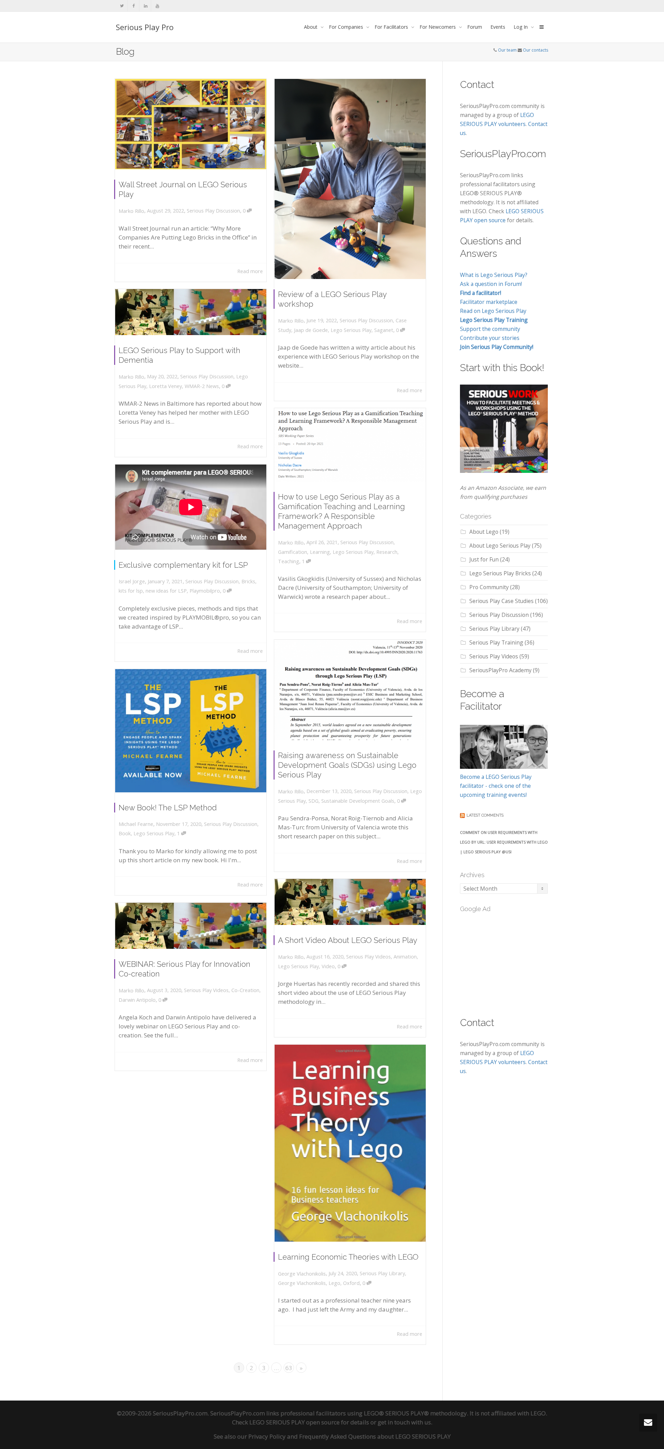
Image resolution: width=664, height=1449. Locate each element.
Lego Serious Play (351, 330)
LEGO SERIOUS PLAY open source (294, 1422)
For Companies (347, 27)
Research (386, 552)
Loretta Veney (165, 386)
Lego (334, 1283)
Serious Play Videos (368, 956)
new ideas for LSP (166, 590)
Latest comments (485, 815)
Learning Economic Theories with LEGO (348, 1256)
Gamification (292, 552)
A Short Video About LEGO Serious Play (347, 940)
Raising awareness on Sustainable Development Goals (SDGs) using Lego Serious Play (347, 765)
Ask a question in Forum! (491, 284)
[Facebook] (133, 5)
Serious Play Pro (145, 27)
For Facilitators (392, 27)
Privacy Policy (267, 1436)
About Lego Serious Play (500, 545)
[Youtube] (157, 5)
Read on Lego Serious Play (493, 311)
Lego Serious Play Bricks (500, 573)
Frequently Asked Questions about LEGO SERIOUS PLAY (375, 1436)
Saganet (383, 330)
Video (328, 966)
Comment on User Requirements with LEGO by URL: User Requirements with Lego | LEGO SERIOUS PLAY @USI (504, 842)
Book (125, 833)
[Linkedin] (145, 5)
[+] (190, 124)
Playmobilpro (205, 590)
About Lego (483, 532)
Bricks (248, 581)
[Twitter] (122, 5)
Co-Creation (245, 990)
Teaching (288, 561)
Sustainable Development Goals (357, 801)
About (311, 27)
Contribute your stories (489, 338)
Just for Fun (484, 559)
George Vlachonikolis (302, 1283)
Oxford (351, 1283)
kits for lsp (131, 590)
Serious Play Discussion (213, 210)
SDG (313, 801)
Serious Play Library (382, 1273)
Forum (474, 27)
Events (497, 27)
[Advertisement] (512, 960)
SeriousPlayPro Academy (500, 670)
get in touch (394, 1422)
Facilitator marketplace (488, 302)
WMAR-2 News (202, 386)
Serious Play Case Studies (501, 601)
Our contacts (535, 50)
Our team (507, 50)
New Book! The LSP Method (168, 807)
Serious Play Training (496, 642)
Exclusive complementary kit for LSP (183, 564)
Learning (320, 552)
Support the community (490, 329)
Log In (521, 27)
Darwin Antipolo (137, 1000)
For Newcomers (438, 27)
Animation (405, 956)
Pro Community (489, 587)
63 (288, 1368)
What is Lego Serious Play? (493, 275)
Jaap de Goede (311, 330)
